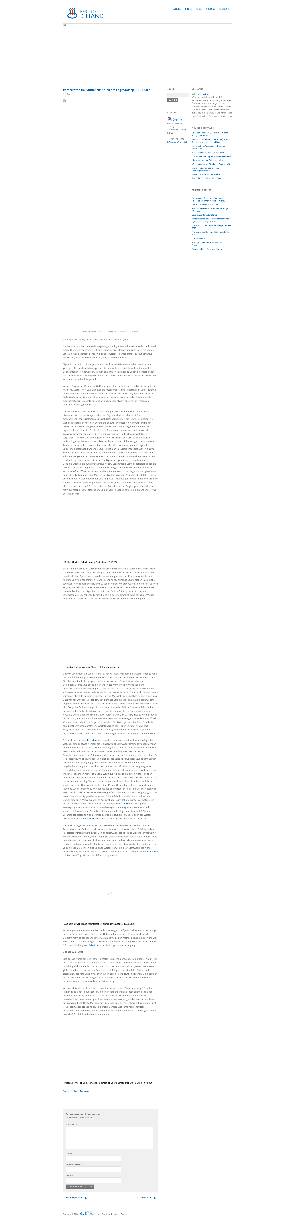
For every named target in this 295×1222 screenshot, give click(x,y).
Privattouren (95, 945)
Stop (228, 28)
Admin (124, 1214)
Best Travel (92, 818)
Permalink (84, 1091)
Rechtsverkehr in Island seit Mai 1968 (208, 152)
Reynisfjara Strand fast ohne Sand (207, 178)
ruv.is (107, 966)
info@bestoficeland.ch (177, 142)
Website (69, 1175)
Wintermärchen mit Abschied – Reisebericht (211, 164)
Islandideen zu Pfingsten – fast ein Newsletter (212, 156)
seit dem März (89, 740)
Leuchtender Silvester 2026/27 (205, 215)
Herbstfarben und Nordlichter (205, 204)
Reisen (199, 9)
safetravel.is (128, 803)
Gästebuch (224, 9)
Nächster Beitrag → (147, 1197)
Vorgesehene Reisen (201, 238)
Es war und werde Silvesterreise (206, 174)
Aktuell (177, 9)
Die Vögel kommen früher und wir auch (209, 160)
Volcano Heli (151, 851)
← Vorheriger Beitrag (75, 1197)
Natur (75, 1091)
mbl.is (88, 966)
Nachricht (71, 1124)
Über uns (210, 9)
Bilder (188, 9)
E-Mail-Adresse (74, 1164)
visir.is (96, 966)
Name (70, 1153)
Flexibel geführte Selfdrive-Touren (207, 249)
